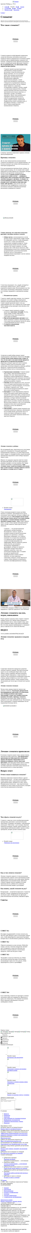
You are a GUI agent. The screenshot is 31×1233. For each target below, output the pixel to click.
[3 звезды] (16, 1031)
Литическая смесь (6, 1138)
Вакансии (7, 1123)
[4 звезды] (22, 1031)
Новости (6, 1114)
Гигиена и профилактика (11, 1192)
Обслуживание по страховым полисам (15, 1118)
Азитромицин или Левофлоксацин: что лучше (14, 1144)
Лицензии (7, 1117)
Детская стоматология (10, 1195)
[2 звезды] (9, 1031)
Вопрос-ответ (8, 10)
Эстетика (6, 1194)
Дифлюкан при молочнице (11, 842)
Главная (7, 7)
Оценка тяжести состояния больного (11, 1129)
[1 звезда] (3, 1031)
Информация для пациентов (12, 1120)
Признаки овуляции (9, 1159)
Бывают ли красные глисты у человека (18, 1095)
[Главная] (15, 1)
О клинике (8, 8)
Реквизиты (7, 1115)
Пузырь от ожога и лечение (12, 1177)
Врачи (14, 8)
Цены (17, 7)
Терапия (6, 1188)
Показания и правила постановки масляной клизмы (16, 1069)
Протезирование (8, 1191)
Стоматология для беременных (12, 1197)
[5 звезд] (27, 1031)
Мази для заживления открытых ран (11, 1141)
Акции (22, 7)
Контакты (16, 10)
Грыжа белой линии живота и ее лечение (15, 1168)
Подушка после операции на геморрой (12, 1153)
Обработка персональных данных (13, 1121)
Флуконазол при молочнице (15, 1057)
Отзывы (19, 8)
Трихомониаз (7, 509)
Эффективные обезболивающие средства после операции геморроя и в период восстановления (14, 1134)
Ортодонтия (7, 1189)
